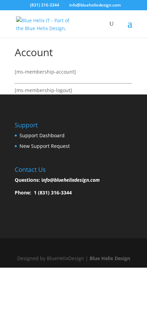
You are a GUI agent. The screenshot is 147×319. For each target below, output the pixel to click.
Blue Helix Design (110, 258)
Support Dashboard (42, 135)
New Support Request (44, 146)
